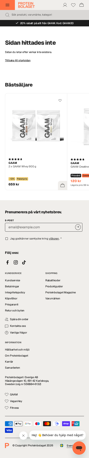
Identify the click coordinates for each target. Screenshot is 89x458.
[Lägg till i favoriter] (60, 100)
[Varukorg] (81, 4)
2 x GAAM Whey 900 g (22, 166)
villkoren (54, 238)
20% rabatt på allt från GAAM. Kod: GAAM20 (47, 23)
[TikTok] (24, 262)
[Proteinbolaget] (26, 5)
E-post (9, 220)
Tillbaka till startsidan (18, 60)
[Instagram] (15, 262)
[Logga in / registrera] (65, 4)
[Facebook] (7, 262)
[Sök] (7, 14)
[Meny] (7, 5)
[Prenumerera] (78, 227)
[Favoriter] (73, 4)
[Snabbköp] (62, 185)
